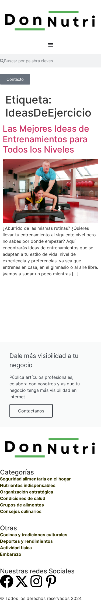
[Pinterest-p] (51, 581)
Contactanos (31, 411)
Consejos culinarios (20, 511)
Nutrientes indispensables (27, 485)
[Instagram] (36, 581)
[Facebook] (6, 581)
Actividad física (16, 547)
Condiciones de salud (22, 498)
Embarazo (10, 554)
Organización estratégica (26, 492)
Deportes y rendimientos (26, 541)
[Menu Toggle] (50, 44)
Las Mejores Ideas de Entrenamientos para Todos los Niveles (46, 139)
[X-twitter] (21, 581)
